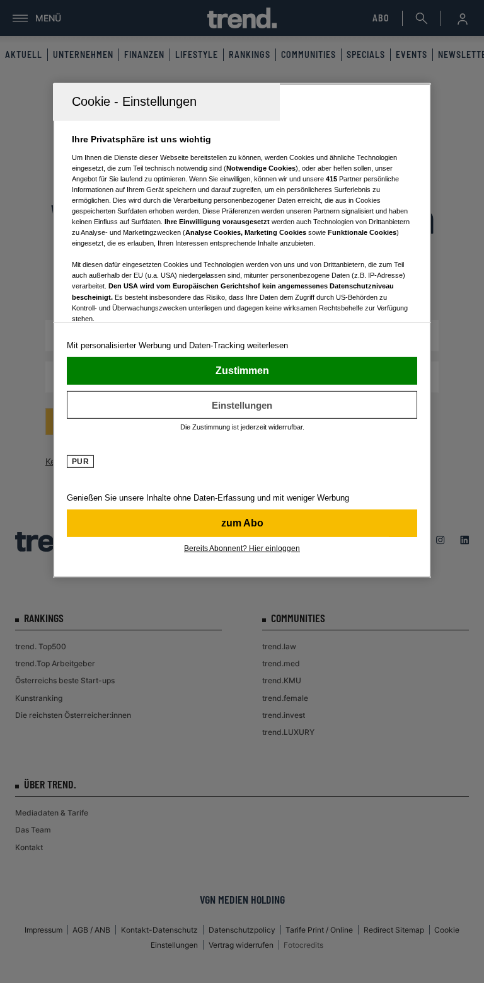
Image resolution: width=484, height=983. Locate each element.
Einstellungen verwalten (242, 405)
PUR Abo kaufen (242, 523)
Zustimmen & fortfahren (242, 371)
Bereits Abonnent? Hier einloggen (242, 548)
